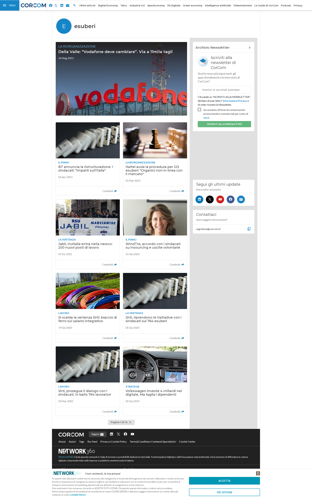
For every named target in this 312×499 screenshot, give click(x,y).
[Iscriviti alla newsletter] (241, 199)
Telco (123, 5)
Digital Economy (108, 5)
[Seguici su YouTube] (220, 199)
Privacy (298, 5)
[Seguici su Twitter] (210, 199)
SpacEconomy (156, 5)
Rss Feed (92, 441)
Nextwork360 (66, 457)
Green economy (192, 5)
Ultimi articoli (87, 5)
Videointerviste (243, 5)
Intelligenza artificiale (218, 5)
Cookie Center (187, 441)
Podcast (286, 5)
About (62, 441)
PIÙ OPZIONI (224, 492)
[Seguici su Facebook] (230, 199)
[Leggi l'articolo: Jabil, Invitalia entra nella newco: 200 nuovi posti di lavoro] (88, 234)
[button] (10, 5)
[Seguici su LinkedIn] (199, 199)
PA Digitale (173, 5)
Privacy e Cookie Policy (113, 441)
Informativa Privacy (234, 100)
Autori (72, 441)
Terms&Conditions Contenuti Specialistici (153, 441)
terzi (206, 117)
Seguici (95, 434)
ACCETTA (224, 481)
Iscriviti (224, 124)
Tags (81, 441)
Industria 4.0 (137, 5)
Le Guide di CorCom (266, 5)
